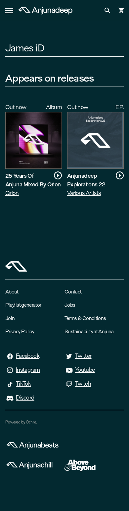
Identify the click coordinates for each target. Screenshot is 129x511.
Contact (73, 291)
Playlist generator (23, 305)
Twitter (83, 355)
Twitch (83, 383)
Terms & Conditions (85, 318)
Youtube (85, 369)
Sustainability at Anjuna (89, 331)
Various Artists (84, 192)
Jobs (69, 305)
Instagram (28, 369)
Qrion (12, 192)
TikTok (23, 383)
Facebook (27, 355)
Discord (25, 397)
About (12, 291)
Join (10, 318)
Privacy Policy (19, 331)
